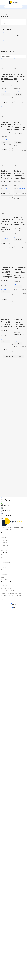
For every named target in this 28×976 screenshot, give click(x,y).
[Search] (21, 6)
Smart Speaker (4, 918)
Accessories (16, 13)
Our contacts (4, 927)
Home (2, 13)
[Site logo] (13, 2)
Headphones (4, 908)
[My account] (25, 2)
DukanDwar (8, 963)
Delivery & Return (5, 930)
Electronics (9, 13)
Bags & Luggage (5, 913)
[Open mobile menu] (1, 2)
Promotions (4, 922)
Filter (4, 26)
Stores (2, 925)
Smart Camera (4, 905)
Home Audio (4, 915)
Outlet (2, 933)
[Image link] (12, 890)
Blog (2, 937)
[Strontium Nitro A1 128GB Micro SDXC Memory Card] (20, 712)
